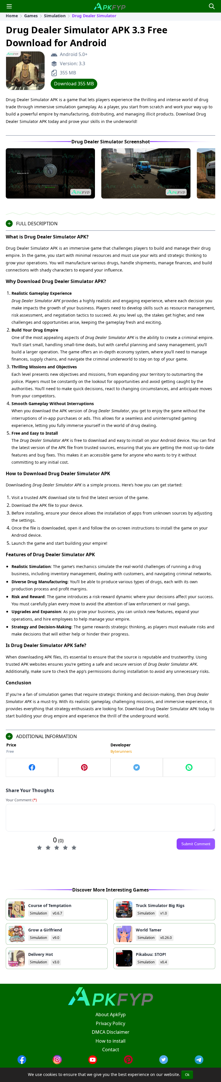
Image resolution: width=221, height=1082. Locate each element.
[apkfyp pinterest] (128, 1062)
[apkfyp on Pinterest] (84, 767)
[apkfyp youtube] (92, 1062)
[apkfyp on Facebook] (32, 767)
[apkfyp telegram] (199, 1062)
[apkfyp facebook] (21, 1062)
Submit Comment (195, 844)
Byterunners (121, 751)
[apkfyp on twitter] (136, 767)
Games (31, 15)
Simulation (55, 15)
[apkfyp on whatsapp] (189, 767)
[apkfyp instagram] (57, 1062)
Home (12, 15)
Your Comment (21, 799)
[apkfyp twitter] (163, 1062)
